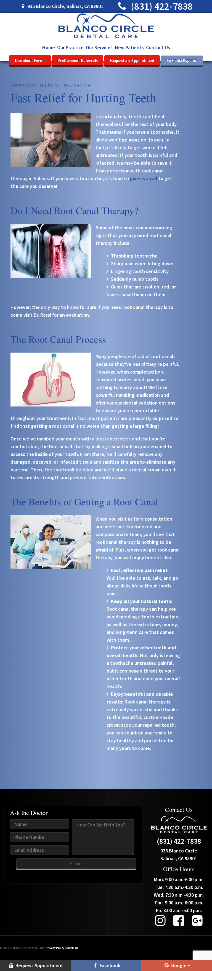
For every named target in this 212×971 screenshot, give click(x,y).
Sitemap (72, 948)
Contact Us (158, 47)
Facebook (109, 965)
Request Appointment (38, 965)
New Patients (129, 47)
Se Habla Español (181, 60)
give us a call (143, 178)
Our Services (99, 47)
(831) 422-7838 (161, 6)
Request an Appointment (132, 60)
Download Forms (30, 60)
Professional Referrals (77, 60)
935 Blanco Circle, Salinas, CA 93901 (64, 6)
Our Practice (70, 47)
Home (48, 47)
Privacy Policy (55, 948)
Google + (180, 965)
